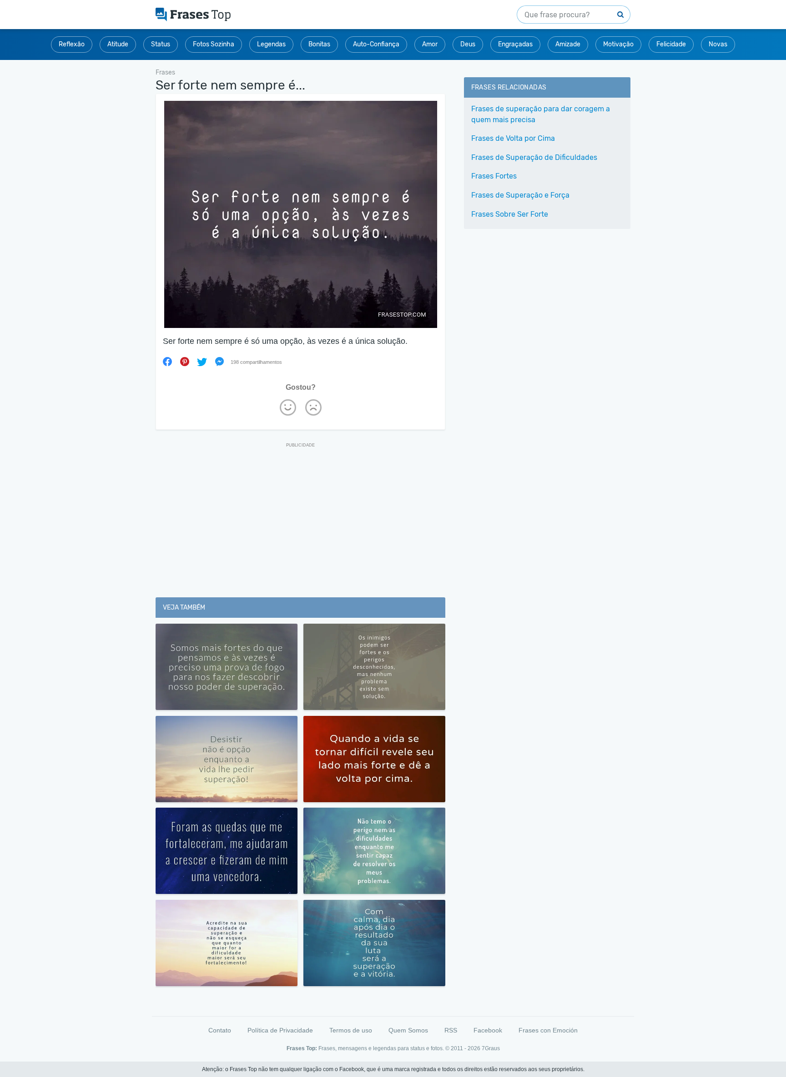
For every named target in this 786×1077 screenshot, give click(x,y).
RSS (450, 1030)
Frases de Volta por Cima (513, 138)
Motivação (618, 44)
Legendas (271, 44)
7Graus (491, 1048)
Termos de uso (350, 1030)
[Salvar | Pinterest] (184, 361)
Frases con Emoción (548, 1030)
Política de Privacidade (280, 1030)
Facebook (488, 1030)
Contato (219, 1030)
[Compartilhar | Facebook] (167, 361)
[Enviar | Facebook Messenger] (219, 361)
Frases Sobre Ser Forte (509, 214)
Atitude (117, 44)
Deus (467, 44)
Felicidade (671, 44)
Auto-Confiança (376, 44)
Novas (718, 44)
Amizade (567, 44)
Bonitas (319, 44)
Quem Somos (408, 1030)
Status (160, 44)
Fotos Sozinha (213, 44)
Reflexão (72, 44)
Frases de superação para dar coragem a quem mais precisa (540, 114)
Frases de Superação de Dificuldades (534, 157)
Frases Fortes (494, 176)
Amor (430, 44)
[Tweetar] (202, 361)
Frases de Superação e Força (520, 195)
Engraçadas (515, 44)
